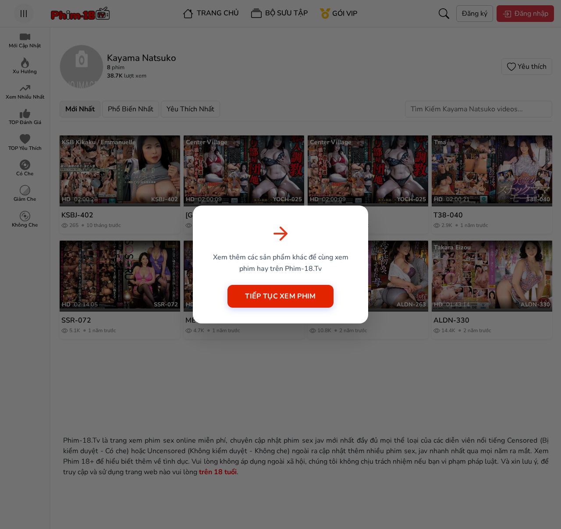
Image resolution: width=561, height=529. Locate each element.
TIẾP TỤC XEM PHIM (280, 296)
